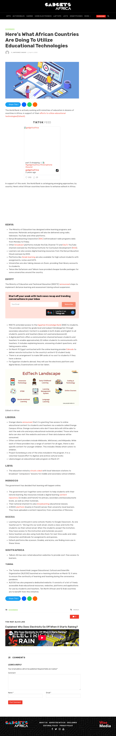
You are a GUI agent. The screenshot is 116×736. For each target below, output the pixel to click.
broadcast (19, 245)
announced (65, 284)
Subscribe (101, 16)
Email (48, 693)
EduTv (65, 245)
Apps (8, 16)
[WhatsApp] (29, 104)
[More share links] (35, 104)
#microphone (46, 165)
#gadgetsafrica (32, 165)
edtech (76, 610)
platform (20, 507)
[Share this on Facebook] (24, 104)
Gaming (29, 16)
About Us (43, 723)
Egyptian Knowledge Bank (49, 325)
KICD (74, 248)
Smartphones (76, 16)
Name (10, 693)
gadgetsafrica (32, 170)
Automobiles (19, 16)
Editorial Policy (50, 726)
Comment (12, 673)
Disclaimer (72, 723)
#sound (28, 167)
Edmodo (70, 349)
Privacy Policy (66, 726)
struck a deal (36, 471)
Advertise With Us (57, 723)
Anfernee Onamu (19, 52)
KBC (41, 239)
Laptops (57, 16)
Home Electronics (43, 16)
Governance (10, 29)
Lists (65, 16)
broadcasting (43, 504)
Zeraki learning (28, 257)
